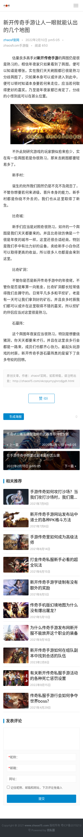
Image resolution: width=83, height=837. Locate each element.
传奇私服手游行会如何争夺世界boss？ (54, 698)
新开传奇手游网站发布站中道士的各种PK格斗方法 (54, 517)
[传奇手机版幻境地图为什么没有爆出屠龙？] (16, 610)
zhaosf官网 (11, 40)
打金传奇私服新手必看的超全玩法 (54, 562)
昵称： (13, 757)
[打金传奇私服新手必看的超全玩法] (16, 565)
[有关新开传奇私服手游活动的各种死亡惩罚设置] (16, 678)
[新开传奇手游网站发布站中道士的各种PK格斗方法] (16, 519)
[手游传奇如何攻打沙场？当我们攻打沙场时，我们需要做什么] (16, 497)
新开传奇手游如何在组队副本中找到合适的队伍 (54, 653)
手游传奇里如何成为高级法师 (54, 540)
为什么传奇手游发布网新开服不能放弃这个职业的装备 (54, 630)
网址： (13, 779)
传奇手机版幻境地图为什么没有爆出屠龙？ (54, 608)
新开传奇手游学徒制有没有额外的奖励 (54, 585)
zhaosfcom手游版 (16, 45)
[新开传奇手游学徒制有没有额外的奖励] (16, 587)
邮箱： (13, 768)
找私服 (51, 830)
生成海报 (15, 416)
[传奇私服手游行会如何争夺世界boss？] (16, 701)
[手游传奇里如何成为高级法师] (16, 542)
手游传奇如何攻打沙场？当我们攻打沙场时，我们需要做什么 (54, 494)
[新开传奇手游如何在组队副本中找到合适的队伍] (16, 655)
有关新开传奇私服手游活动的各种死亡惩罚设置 (54, 676)
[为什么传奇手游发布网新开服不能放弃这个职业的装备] (16, 633)
